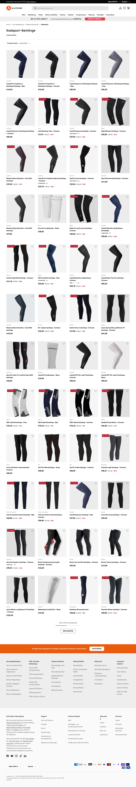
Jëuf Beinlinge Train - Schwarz (49, 131)
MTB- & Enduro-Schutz (37, 696)
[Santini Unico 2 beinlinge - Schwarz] (84, 308)
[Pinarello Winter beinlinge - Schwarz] (115, 590)
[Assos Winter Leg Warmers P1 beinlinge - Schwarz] (20, 590)
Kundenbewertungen (75, 738)
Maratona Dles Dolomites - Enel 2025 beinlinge (19, 229)
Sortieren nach (12, 43)
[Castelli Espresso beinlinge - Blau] (84, 495)
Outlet (102, 723)
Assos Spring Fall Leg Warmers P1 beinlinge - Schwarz (113, 329)
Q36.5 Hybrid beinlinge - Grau (16, 422)
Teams (40, 15)
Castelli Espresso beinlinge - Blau (81, 515)
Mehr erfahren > (31, 1)
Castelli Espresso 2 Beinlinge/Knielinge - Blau (83, 85)
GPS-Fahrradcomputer (102, 669)
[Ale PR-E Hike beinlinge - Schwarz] (84, 448)
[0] (124, 8)
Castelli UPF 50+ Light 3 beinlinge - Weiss (113, 376)
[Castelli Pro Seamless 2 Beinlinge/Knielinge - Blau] (20, 64)
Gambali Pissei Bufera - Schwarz (112, 422)
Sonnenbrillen (78, 676)
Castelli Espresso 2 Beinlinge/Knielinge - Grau (115, 85)
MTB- (8, 730)
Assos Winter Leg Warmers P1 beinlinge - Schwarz (20, 610)
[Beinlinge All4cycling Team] (84, 590)
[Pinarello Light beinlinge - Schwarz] (115, 448)
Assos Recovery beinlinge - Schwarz (114, 515)
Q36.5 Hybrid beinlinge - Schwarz (81, 422)
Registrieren (96, 649)
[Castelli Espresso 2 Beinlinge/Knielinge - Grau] (115, 64)
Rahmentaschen (57, 690)
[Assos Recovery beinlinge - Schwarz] (115, 495)
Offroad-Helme (78, 684)
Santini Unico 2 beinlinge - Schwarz (82, 328)
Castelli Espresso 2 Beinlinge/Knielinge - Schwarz (20, 132)
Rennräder (26, 727)
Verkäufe (103, 727)
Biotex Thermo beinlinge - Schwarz (113, 562)
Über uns (103, 731)
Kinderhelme (77, 692)
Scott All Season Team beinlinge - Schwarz (18, 468)
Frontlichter (99, 680)
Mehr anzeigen (68, 631)
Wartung (91, 15)
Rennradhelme (78, 688)
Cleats (119, 676)
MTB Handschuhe (35, 692)
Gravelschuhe (122, 680)
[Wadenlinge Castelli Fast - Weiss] (52, 590)
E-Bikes (16, 730)
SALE (23, 15)
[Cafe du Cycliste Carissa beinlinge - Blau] (20, 495)
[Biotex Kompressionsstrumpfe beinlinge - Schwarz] (52, 542)
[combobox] (70, 8)
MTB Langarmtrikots (36, 674)
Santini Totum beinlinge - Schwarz (82, 178)
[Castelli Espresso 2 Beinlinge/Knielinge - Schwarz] (20, 111)
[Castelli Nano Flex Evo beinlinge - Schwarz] (115, 258)
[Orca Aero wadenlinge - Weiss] (52, 208)
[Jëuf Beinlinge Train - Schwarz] (52, 111)
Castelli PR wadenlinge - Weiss (49, 375)
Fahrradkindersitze (58, 672)
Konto (43, 728)
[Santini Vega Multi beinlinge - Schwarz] (20, 258)
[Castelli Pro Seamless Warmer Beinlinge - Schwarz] (52, 159)
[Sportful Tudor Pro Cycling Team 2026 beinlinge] (20, 355)
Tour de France (14, 741)
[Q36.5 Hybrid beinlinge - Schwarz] (84, 403)
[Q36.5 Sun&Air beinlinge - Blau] (52, 258)
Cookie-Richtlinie (74, 734)
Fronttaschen (56, 682)
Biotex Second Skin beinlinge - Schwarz (84, 562)
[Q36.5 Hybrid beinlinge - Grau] (20, 403)
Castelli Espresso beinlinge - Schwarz (83, 131)
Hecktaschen (56, 686)
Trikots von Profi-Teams (14, 725)
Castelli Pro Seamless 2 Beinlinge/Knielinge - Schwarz (49, 85)
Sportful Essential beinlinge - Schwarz (114, 178)
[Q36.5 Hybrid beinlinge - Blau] (52, 403)
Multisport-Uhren (101, 665)
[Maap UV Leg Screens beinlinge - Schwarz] (84, 208)
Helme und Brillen (51, 15)
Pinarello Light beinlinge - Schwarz (113, 467)
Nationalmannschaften (14, 727)
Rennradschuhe (122, 668)
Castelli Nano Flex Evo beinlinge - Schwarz (113, 279)
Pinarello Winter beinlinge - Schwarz (114, 609)
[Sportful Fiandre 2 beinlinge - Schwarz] (20, 542)
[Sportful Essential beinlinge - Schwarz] (115, 159)
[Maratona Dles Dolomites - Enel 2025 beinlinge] (20, 208)
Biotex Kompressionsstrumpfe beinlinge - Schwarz (49, 563)
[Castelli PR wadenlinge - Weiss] (52, 355)
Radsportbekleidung (13, 723)
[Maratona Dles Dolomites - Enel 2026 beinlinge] (20, 308)
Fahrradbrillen (78, 665)
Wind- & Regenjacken (13, 694)
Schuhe (62, 15)
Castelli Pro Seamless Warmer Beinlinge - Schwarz (52, 179)
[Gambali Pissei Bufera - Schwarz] (115, 403)
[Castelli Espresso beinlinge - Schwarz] (84, 111)
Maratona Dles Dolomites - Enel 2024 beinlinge (19, 179)
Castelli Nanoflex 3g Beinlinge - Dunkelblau (112, 229)
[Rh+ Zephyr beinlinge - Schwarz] (52, 308)
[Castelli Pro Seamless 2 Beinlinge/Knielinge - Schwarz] (52, 64)
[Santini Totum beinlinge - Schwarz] (84, 159)
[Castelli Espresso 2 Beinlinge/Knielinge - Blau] (84, 64)
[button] (128, 8)
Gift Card (118, 724)
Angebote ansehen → (95, 19)
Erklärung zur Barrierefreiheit (78, 742)
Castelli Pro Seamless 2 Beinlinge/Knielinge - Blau (15, 85)
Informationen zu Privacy (76, 731)
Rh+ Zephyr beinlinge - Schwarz (49, 328)
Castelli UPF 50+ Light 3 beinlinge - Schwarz (82, 376)
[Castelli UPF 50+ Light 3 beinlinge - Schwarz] (84, 355)
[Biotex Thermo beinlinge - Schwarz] (115, 542)
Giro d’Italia (30, 738)
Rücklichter (99, 684)
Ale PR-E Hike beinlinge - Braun (49, 467)
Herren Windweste (13, 690)
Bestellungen (45, 732)
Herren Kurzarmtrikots (14, 665)
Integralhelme (78, 680)
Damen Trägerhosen (13, 680)
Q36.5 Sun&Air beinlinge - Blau (49, 278)
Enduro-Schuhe (122, 688)
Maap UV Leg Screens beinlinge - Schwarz (81, 229)
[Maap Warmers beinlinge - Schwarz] (115, 111)
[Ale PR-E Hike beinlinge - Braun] (52, 448)
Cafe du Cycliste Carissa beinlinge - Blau (20, 515)
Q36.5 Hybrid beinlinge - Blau (48, 422)
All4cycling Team (121, 734)
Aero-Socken (121, 672)
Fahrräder (100, 15)
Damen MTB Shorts (35, 688)
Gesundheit (110, 15)
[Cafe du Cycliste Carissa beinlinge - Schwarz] (52, 495)
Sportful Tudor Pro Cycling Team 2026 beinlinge (19, 376)
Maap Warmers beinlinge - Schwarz (113, 131)
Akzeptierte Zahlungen (49, 742)
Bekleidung (32, 15)
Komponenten (81, 15)
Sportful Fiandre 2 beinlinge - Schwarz (19, 562)
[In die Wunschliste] (32, 52)
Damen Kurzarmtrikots (14, 676)
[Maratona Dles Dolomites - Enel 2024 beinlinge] (20, 159)
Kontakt (44, 724)
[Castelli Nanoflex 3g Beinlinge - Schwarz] (84, 258)
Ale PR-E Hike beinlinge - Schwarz (82, 467)
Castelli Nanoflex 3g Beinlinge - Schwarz (81, 279)
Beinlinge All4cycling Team (79, 609)
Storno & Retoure (47, 720)
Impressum (104, 734)
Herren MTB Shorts (35, 678)
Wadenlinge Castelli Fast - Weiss (49, 609)
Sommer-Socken (123, 684)
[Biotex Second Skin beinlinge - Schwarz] (84, 542)
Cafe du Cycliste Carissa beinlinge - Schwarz (50, 516)
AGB (69, 720)
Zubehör (71, 15)
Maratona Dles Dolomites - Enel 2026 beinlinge (19, 329)
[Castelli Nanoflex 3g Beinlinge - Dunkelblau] (115, 208)
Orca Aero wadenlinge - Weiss (48, 228)
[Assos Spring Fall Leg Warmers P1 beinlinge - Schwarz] (115, 308)
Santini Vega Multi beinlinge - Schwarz (19, 278)
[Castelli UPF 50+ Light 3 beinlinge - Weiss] (115, 355)
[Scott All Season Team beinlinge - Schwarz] (20, 448)
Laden (117, 720)
